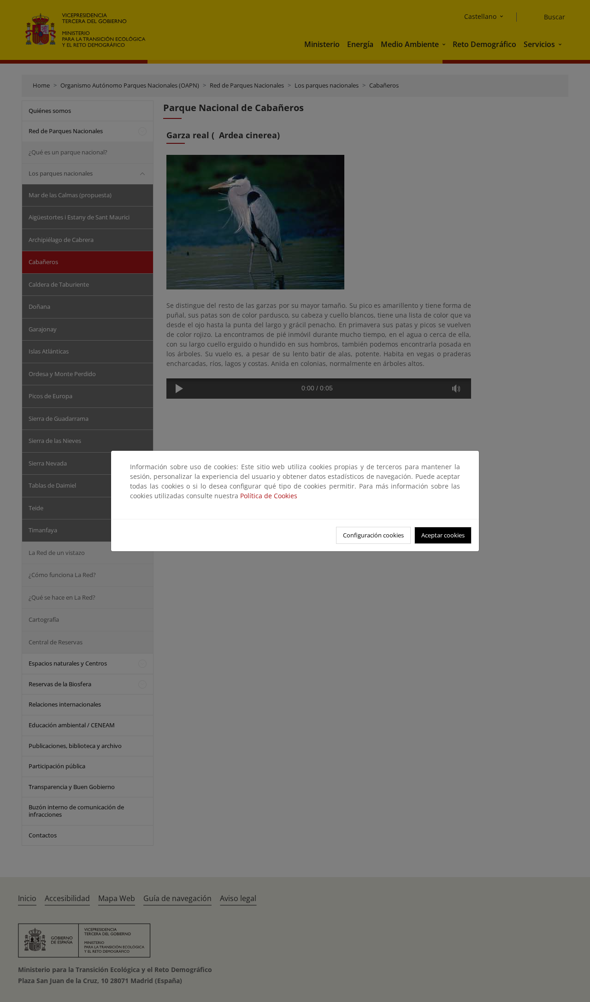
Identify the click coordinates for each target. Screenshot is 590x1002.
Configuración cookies (373, 535)
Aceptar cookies (443, 535)
